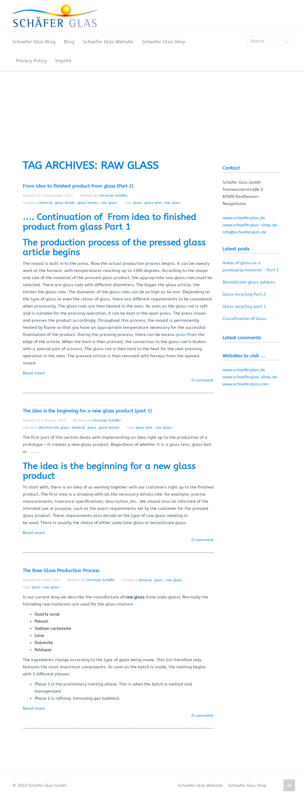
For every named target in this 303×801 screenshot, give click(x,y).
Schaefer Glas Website (108, 41)
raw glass (109, 203)
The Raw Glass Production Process (61, 570)
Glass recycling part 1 (244, 306)
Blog (69, 41)
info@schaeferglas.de (244, 232)
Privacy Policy (31, 60)
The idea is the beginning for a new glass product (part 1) (87, 411)
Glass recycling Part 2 (244, 294)
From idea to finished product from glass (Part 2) (78, 186)
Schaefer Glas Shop (164, 41)
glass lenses (87, 203)
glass (137, 203)
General (45, 203)
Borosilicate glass (54, 427)
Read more (34, 373)
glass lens (153, 203)
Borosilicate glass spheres (249, 282)
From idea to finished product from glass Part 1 (109, 222)
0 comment (202, 380)
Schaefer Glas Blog (33, 41)
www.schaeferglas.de (244, 217)
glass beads (65, 203)
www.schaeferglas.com (245, 384)
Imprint (63, 60)
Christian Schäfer (113, 195)
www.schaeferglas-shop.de (250, 225)
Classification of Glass (245, 318)
